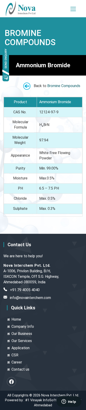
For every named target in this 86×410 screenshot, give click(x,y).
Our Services (21, 341)
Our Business (21, 333)
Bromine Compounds (63, 86)
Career (16, 362)
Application (20, 348)
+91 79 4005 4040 (25, 290)
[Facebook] (11, 381)
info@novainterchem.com (30, 298)
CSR (14, 355)
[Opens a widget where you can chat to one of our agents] (68, 402)
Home (16, 319)
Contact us (20, 369)
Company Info (22, 326)
